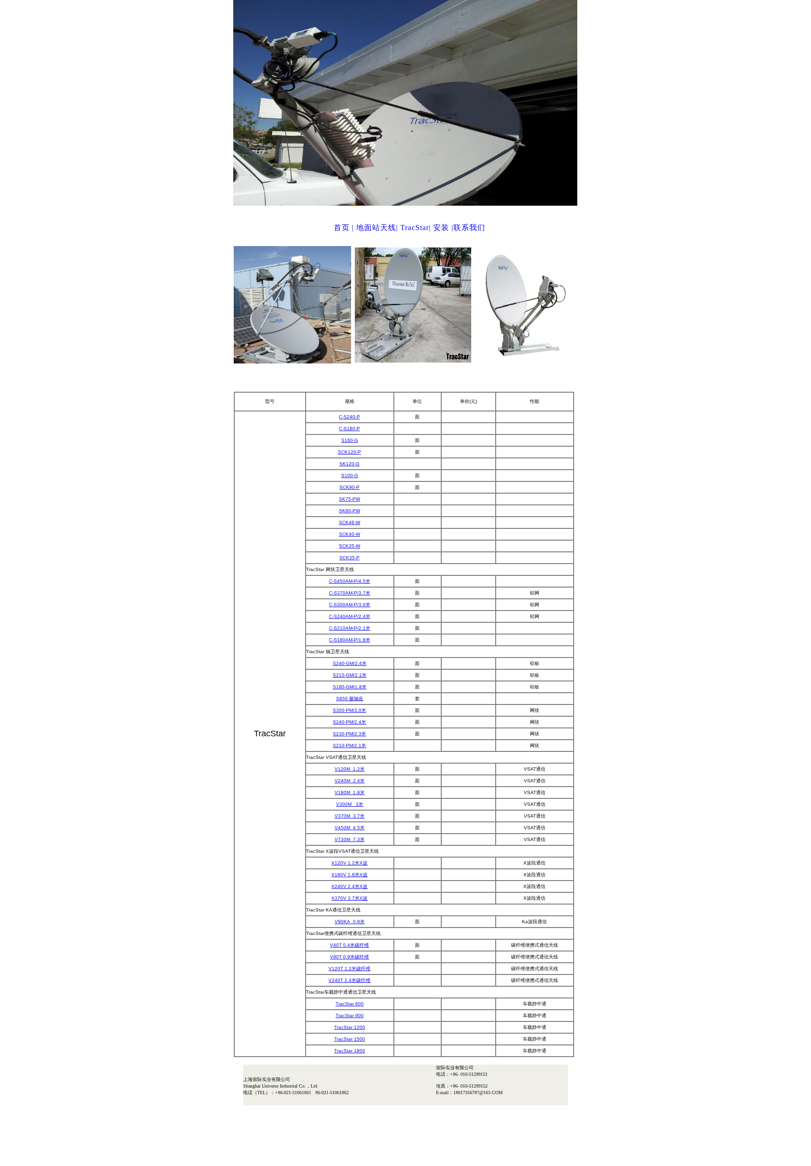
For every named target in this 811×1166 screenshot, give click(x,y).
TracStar (414, 228)
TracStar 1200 (349, 1027)
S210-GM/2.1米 (350, 675)
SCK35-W (349, 545)
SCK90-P (349, 487)
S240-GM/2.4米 (350, 663)
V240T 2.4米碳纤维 (349, 980)
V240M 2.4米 (350, 780)
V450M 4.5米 (350, 827)
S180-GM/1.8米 (350, 686)
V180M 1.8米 (350, 792)
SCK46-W (349, 522)
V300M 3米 (349, 804)
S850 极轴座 (349, 698)
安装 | (443, 228)
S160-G (349, 440)
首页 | (345, 228)
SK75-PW (349, 499)
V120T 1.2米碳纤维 (349, 968)
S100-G (349, 475)
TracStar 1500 (349, 1039)
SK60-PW (349, 510)
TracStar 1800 (349, 1050)
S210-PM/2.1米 (349, 745)
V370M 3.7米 (350, 816)
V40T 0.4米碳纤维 (349, 945)
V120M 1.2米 (350, 769)
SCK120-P (349, 452)
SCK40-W (349, 534)
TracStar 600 (350, 1003)
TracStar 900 (350, 1015)
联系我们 (469, 228)
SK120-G (349, 463)
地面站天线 (376, 228)
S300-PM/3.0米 (349, 710)
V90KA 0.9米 (350, 921)
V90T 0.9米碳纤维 (349, 956)
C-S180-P (349, 428)
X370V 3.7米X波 (349, 898)
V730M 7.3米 (350, 839)
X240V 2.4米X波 (349, 886)
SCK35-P (349, 557)
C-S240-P (349, 416)
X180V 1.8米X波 (349, 874)
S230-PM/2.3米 (349, 733)
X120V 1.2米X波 (349, 862)
